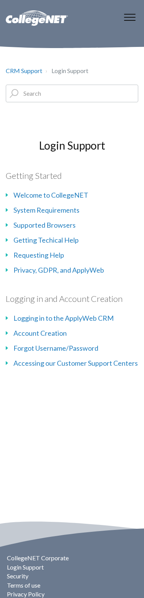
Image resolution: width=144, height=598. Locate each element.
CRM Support (24, 70)
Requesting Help (38, 255)
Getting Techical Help (46, 240)
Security (17, 576)
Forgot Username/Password (55, 348)
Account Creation (40, 333)
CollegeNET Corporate (38, 557)
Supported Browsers (44, 225)
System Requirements (46, 210)
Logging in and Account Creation (64, 298)
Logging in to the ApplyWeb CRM (63, 318)
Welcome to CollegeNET (50, 195)
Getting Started (34, 175)
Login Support (25, 567)
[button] (129, 17)
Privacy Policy (26, 594)
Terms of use (23, 585)
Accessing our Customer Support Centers (75, 363)
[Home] (37, 18)
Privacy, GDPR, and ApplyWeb (58, 270)
